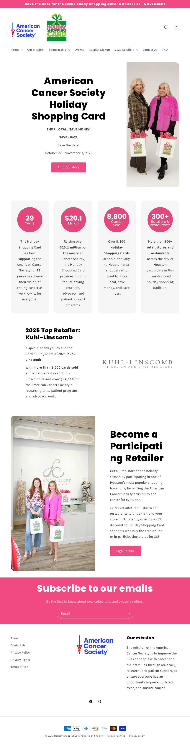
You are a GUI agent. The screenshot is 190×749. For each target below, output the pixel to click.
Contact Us (18, 645)
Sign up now (125, 551)
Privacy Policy (20, 653)
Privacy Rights (20, 660)
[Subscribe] (128, 614)
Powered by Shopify (92, 736)
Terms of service (116, 736)
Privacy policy (137, 736)
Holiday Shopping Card (67, 736)
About (15, 638)
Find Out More (68, 167)
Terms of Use (19, 667)
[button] (16, 49)
